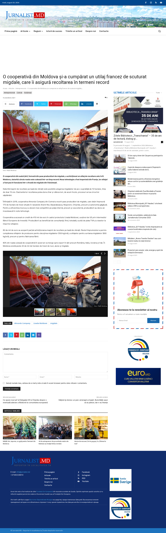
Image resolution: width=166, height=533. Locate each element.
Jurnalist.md (118, 142)
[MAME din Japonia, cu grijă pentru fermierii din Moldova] (19, 427)
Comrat (19, 93)
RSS (83, 478)
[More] (97, 103)
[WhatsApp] (22, 335)
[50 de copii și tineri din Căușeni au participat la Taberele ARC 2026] (120, 158)
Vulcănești (27, 93)
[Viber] (38, 335)
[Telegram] (33, 335)
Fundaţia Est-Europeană (44, 491)
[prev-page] (115, 262)
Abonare (153, 320)
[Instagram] (150, 2)
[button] (159, 31)
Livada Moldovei (40, 323)
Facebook (86, 472)
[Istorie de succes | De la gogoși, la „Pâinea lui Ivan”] (91, 427)
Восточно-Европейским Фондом (41, 500)
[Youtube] (161, 2)
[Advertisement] (83, 53)
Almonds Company (22, 323)
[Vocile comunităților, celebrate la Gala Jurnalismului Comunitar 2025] (120, 218)
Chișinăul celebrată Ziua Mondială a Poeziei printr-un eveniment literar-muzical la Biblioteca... (144, 193)
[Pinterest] (16, 335)
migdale (53, 323)
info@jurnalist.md (23, 472)
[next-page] (119, 262)
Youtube (85, 481)
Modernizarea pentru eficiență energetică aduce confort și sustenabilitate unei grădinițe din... (145, 181)
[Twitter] (11, 335)
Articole (11, 88)
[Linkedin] (27, 335)
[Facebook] (146, 2)
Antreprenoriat (21, 88)
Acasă (5, 88)
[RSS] (156, 2)
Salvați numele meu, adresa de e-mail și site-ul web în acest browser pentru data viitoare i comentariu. (46, 383)
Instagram (86, 475)
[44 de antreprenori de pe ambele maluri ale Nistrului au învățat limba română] (55, 427)
